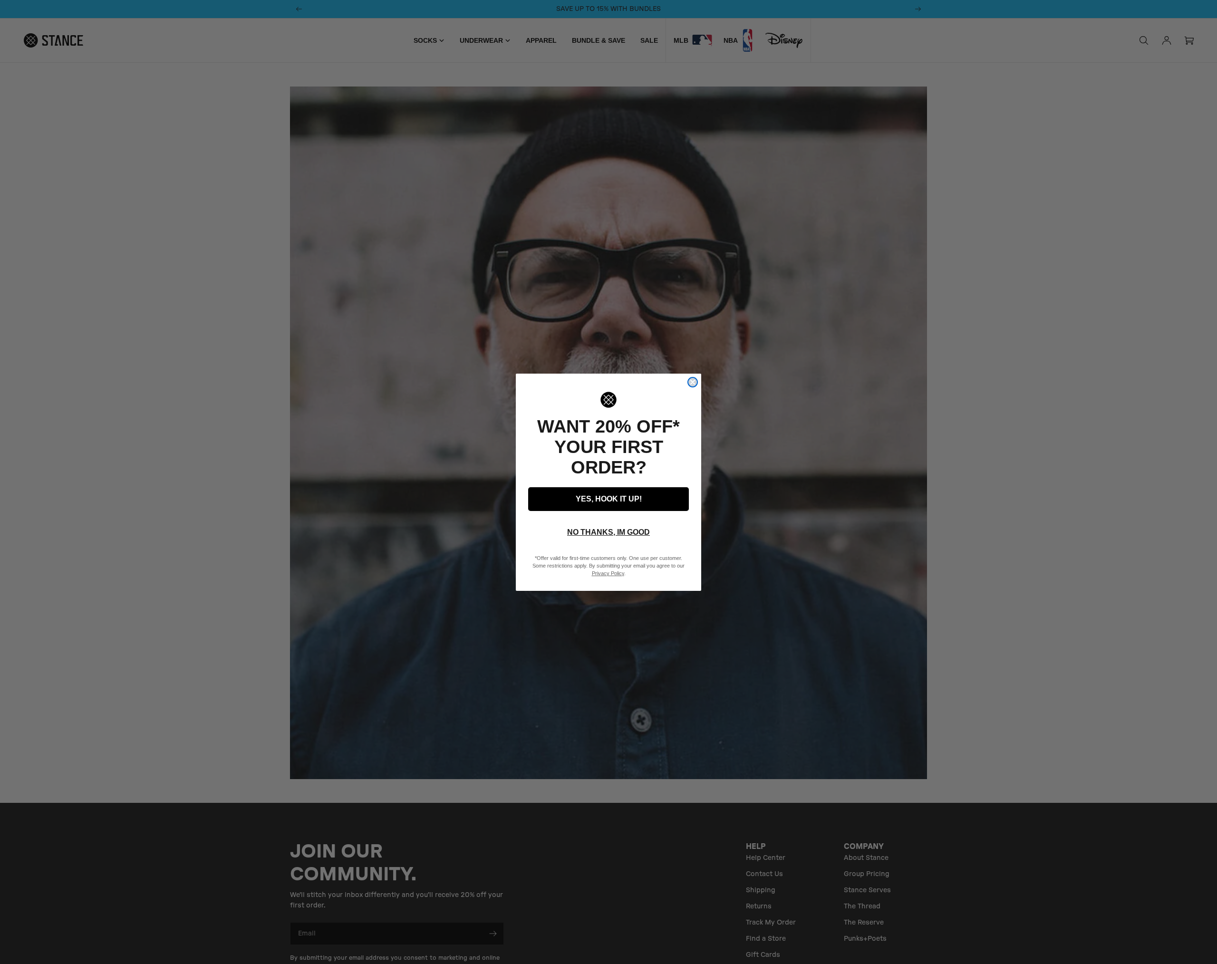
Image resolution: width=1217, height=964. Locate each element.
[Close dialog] (692, 382)
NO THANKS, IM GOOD (608, 532)
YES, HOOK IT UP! (609, 499)
